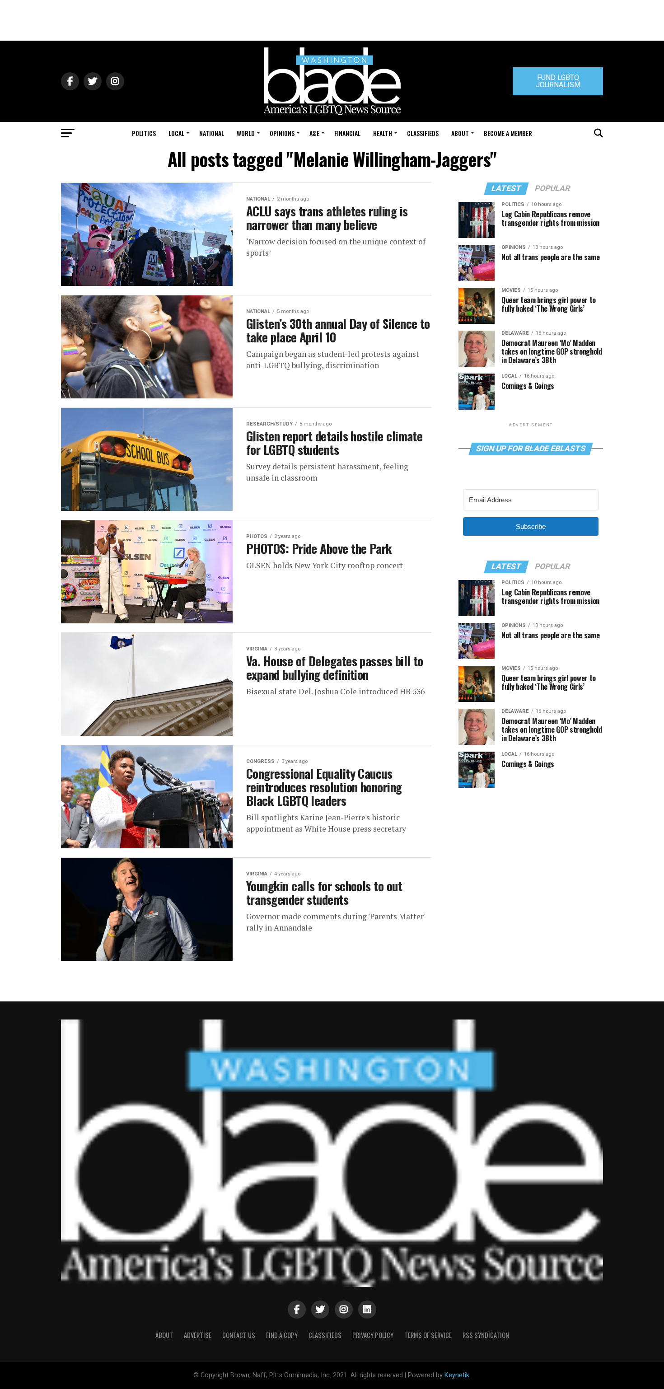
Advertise (197, 1335)
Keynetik (456, 1375)
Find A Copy (282, 1335)
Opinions (282, 133)
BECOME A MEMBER (508, 133)
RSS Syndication (486, 1335)
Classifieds (423, 133)
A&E (314, 133)
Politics (144, 133)
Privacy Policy (372, 1335)
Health (382, 133)
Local (176, 133)
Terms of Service (428, 1335)
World (246, 133)
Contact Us (238, 1335)
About (460, 133)
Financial (347, 133)
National (211, 133)
